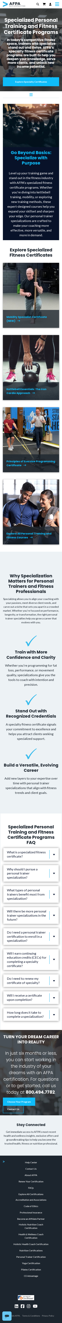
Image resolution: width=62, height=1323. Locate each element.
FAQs (31, 1187)
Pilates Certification (31, 1269)
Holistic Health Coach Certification (30, 1244)
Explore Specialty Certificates (31, 81)
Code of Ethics (31, 1206)
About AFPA (31, 1175)
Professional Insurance (31, 1212)
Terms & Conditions (31, 1315)
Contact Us (13, 1109)
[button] (37, 4)
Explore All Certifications (30, 1194)
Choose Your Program (19, 1101)
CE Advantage (31, 1275)
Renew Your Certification (31, 1181)
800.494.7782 (40, 1092)
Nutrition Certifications (31, 1250)
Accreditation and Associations (31, 1199)
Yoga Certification (31, 1263)
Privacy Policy (48, 1315)
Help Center (31, 1162)
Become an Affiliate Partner (31, 1218)
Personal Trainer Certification (31, 1256)
